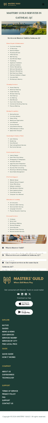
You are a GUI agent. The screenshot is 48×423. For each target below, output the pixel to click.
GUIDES (5, 328)
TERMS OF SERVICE (10, 391)
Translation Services (15, 161)
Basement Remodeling (16, 71)
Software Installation (15, 186)
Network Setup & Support (17, 182)
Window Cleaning (15, 93)
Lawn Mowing (14, 139)
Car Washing (13, 97)
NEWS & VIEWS (8, 332)
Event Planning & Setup (16, 157)
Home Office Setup (15, 184)
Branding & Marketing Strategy (18, 169)
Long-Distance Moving (16, 126)
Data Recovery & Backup (16, 188)
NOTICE (5, 325)
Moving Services (14, 114)
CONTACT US (7, 403)
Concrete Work (14, 77)
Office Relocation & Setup (17, 128)
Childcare (12, 219)
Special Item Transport (16, 130)
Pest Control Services (15, 147)
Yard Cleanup (13, 95)
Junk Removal (14, 122)
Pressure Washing (15, 106)
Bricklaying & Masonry (16, 79)
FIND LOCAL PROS (9, 344)
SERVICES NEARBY (9, 338)
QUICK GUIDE (7, 354)
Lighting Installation (15, 65)
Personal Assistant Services (17, 231)
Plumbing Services (15, 52)
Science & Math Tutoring (16, 204)
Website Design (14, 180)
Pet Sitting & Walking (16, 223)
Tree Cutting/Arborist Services (18, 145)
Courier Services (14, 124)
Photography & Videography (17, 159)
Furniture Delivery (15, 116)
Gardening (13, 141)
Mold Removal (13, 99)
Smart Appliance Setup (16, 190)
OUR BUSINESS (8, 374)
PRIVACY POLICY (9, 394)
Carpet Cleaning (14, 91)
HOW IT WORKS (8, 357)
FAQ (3, 397)
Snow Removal (14, 143)
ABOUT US (6, 371)
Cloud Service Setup (15, 192)
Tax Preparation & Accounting (18, 165)
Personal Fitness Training (17, 229)
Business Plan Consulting (17, 167)
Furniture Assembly (15, 46)
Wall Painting (13, 56)
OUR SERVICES (8, 335)
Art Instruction (14, 202)
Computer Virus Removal (17, 194)
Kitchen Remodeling (15, 67)
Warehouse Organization (17, 120)
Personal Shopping (15, 225)
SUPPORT (6, 400)
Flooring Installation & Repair (18, 75)
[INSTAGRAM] (26, 294)
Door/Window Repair (15, 58)
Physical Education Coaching (18, 211)
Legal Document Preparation (18, 163)
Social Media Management (17, 171)
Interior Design (14, 155)
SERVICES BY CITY (9, 341)
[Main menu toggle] (43, 4)
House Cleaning (14, 87)
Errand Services (14, 227)
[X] (29, 294)
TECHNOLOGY (8, 378)
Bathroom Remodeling (16, 69)
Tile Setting (13, 60)
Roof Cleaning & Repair (16, 73)
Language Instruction (16, 208)
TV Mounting (13, 48)
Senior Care (13, 221)
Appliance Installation (16, 62)
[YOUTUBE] (18, 294)
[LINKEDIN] (22, 294)
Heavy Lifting (13, 118)
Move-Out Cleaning (15, 89)
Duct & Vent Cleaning (16, 102)
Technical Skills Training (16, 206)
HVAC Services (14, 54)
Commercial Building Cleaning (18, 104)
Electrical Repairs (14, 50)
